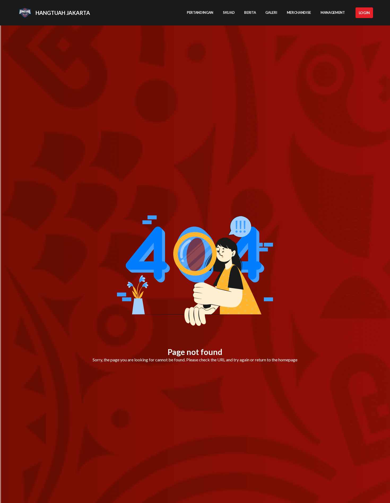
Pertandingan (200, 12)
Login (364, 12)
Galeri (271, 12)
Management (332, 12)
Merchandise (299, 12)
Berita (250, 12)
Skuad (229, 12)
